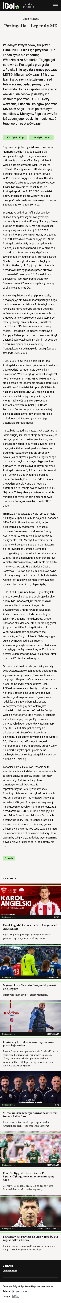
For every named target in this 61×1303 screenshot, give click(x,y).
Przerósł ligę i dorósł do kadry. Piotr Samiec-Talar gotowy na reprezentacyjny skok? (28, 1176)
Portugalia (9, 858)
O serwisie (8, 1266)
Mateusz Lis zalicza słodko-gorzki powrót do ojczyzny (29, 987)
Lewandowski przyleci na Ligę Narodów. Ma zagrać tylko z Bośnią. (30, 1238)
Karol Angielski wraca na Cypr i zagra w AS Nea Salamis (30, 927)
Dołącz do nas (10, 1270)
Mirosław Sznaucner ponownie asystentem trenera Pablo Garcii (30, 1114)
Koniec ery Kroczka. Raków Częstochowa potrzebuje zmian (28, 1044)
